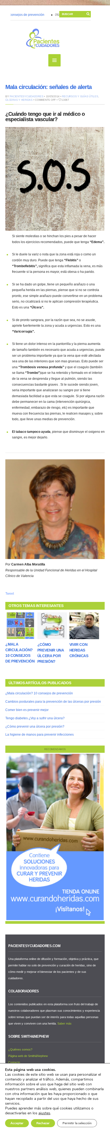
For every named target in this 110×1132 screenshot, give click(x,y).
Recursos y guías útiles (80, 96)
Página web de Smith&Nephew (28, 1055)
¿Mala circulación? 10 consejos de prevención (39, 693)
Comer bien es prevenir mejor (27, 710)
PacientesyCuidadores (26, 96)
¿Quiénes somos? (20, 1049)
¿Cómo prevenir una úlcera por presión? (34, 726)
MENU (54, 60)
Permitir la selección (77, 1123)
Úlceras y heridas (19, 99)
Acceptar (16, 1123)
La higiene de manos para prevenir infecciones (39, 734)
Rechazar (43, 1123)
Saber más (64, 1023)
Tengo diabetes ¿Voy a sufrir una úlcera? (35, 718)
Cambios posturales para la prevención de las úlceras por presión (53, 701)
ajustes (44, 1113)
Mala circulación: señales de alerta (48, 87)
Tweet (9, 593)
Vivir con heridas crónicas (78, 650)
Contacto (14, 1062)
